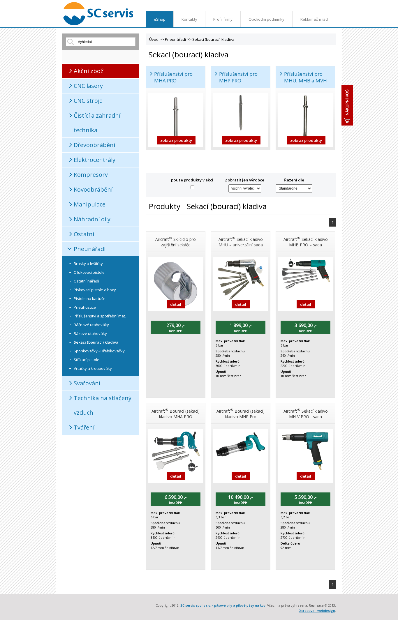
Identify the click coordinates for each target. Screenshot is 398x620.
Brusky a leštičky (88, 263)
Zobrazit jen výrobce (244, 180)
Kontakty (189, 19)
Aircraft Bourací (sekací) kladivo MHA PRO (176, 413)
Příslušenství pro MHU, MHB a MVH (305, 77)
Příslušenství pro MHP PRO (238, 77)
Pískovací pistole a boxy (95, 289)
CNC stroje (88, 101)
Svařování (87, 383)
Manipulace (89, 204)
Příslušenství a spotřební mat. (100, 316)
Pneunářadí (89, 249)
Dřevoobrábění (94, 145)
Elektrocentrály (94, 160)
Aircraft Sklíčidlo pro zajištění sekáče (175, 242)
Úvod (154, 39)
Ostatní (84, 234)
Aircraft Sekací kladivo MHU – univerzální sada (241, 242)
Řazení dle (294, 180)
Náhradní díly (92, 219)
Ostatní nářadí (86, 281)
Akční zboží (89, 71)
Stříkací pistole (86, 359)
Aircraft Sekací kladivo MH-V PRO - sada (305, 413)
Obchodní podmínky (266, 19)
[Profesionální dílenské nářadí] (98, 24)
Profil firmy (223, 19)
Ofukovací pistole (89, 272)
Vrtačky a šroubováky (93, 368)
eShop (159, 19)
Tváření (84, 427)
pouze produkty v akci (192, 180)
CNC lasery (88, 86)
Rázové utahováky (90, 333)
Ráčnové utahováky (91, 324)
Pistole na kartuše (89, 298)
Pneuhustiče (85, 307)
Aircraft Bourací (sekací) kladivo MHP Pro (240, 413)
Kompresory (91, 175)
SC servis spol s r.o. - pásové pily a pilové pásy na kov (222, 605)
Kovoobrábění (93, 189)
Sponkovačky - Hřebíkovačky (99, 351)
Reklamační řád (314, 19)
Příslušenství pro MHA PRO (173, 77)
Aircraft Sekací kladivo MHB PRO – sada (305, 242)
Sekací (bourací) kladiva (96, 342)
